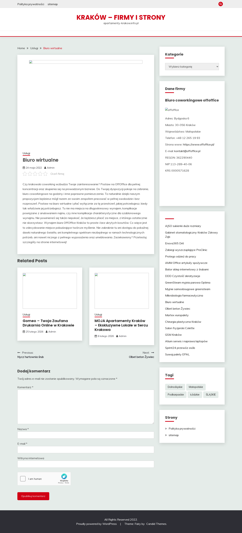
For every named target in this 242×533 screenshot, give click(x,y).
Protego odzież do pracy (180, 256)
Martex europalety (177, 315)
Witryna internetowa (30, 458)
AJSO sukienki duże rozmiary (183, 226)
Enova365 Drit (174, 243)
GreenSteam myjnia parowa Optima (187, 282)
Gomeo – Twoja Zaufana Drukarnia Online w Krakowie (48, 323)
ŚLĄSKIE (211, 394)
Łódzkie (194, 394)
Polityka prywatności (30, 4)
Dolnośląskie (175, 387)
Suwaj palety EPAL (177, 354)
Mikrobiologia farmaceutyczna (184, 295)
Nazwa (23, 429)
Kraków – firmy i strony (121, 17)
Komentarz (25, 387)
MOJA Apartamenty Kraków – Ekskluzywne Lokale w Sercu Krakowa (121, 325)
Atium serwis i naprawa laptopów (186, 341)
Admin (51, 167)
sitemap (53, 4)
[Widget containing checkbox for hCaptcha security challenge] (44, 478)
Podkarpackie (176, 394)
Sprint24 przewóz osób (180, 348)
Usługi (26, 153)
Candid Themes (156, 524)
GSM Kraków (173, 334)
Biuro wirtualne (174, 302)
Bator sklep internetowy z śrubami (187, 269)
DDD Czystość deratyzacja (182, 276)
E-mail (22, 443)
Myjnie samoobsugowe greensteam (187, 289)
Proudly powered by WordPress (96, 524)
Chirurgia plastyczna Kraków (183, 321)
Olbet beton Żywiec (177, 308)
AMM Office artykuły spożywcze (186, 263)
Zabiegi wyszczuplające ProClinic (186, 250)
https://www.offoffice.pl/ (198, 144)
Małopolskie (196, 387)
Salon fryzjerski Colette (180, 328)
